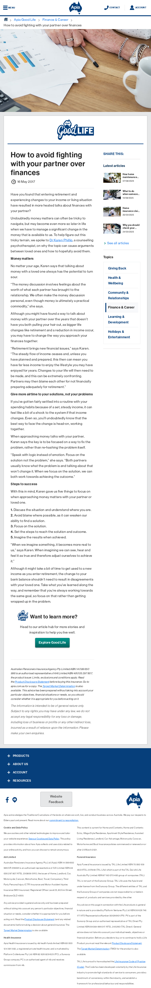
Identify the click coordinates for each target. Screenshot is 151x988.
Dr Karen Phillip (61, 240)
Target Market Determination (58, 686)
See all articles (118, 243)
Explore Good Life (52, 643)
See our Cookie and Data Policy (44, 838)
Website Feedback (56, 799)
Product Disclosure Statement (32, 681)
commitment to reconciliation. (63, 820)
